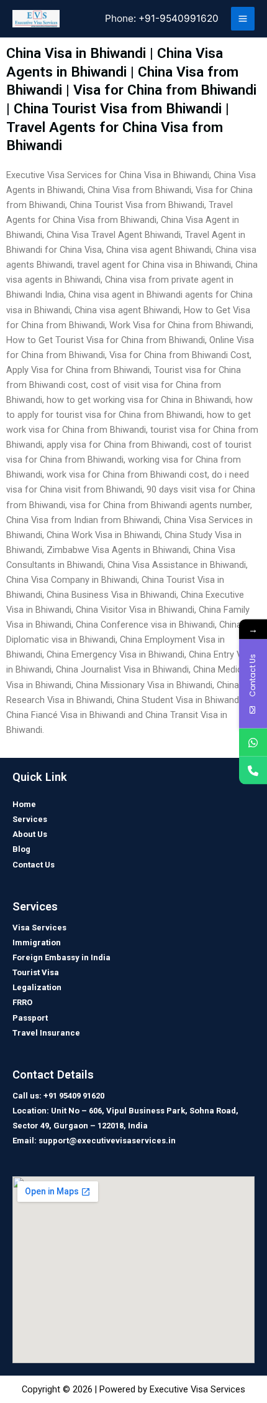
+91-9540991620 (178, 18)
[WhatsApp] (253, 742)
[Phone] (253, 770)
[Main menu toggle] (243, 19)
